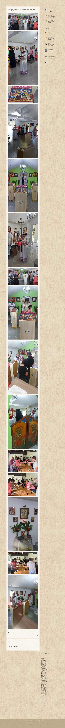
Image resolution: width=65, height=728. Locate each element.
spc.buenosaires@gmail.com (36, 723)
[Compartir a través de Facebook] (8, 632)
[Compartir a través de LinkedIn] (13, 632)
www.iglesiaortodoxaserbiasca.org (34, 724)
